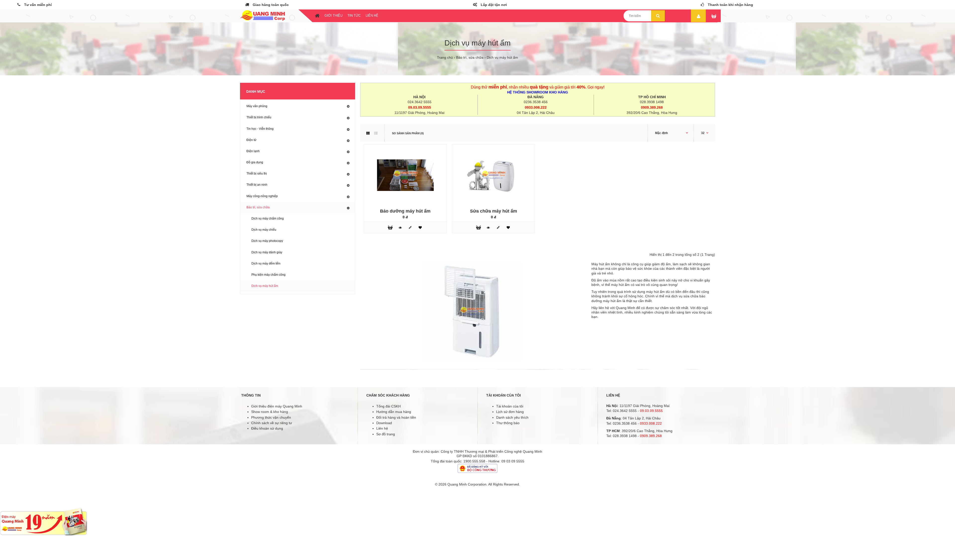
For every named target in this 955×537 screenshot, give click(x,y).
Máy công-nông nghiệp (262, 196)
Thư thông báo (508, 423)
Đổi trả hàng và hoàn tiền (396, 417)
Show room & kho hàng (269, 412)
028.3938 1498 (652, 102)
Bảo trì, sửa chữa (469, 57)
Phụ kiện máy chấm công (268, 274)
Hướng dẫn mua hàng (393, 412)
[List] (376, 133)
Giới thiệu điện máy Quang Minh (276, 406)
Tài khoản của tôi (509, 406)
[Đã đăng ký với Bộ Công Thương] (477, 472)
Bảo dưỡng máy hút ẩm (405, 211)
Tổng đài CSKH (388, 406)
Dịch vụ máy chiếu (263, 229)
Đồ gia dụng (254, 162)
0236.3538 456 (536, 102)
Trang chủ (445, 57)
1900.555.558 (474, 461)
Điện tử (251, 140)
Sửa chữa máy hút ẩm (493, 211)
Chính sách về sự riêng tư (271, 423)
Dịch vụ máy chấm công (267, 218)
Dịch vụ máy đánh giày (266, 252)
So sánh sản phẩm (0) (408, 133)
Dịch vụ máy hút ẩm (502, 57)
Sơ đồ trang (385, 434)
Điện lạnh (253, 151)
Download (384, 423)
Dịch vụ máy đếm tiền (266, 263)
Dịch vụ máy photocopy (267, 241)
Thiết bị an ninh (256, 184)
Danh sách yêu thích (512, 417)
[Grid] (368, 133)
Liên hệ (382, 428)
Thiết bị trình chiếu (258, 117)
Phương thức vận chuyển (271, 417)
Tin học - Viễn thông (260, 129)
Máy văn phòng (256, 106)
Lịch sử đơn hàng (510, 412)
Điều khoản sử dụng (267, 428)
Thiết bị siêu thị (256, 173)
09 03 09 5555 (512, 461)
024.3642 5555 (419, 102)
